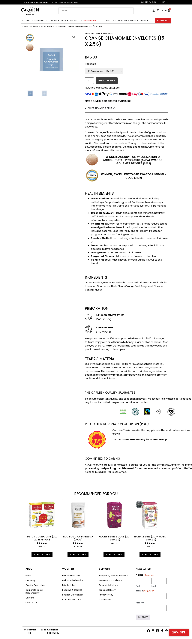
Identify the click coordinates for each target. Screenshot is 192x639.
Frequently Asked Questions (113, 575)
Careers (30, 597)
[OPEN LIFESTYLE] (116, 20)
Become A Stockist (72, 589)
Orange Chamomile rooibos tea (108, 119)
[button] (73, 37)
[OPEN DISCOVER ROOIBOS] (138, 20)
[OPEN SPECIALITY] (81, 20)
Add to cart (106, 80)
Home (24, 26)
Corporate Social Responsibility (34, 591)
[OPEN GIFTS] (67, 20)
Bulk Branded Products (74, 580)
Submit (143, 617)
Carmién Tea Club (148, 2)
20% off (179, 632)
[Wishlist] (54, 503)
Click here (154, 146)
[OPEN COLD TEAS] (46, 20)
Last (154, 585)
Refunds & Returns (108, 585)
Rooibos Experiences (72, 594)
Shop (30, 26)
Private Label (68, 585)
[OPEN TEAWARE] (58, 20)
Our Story (30, 580)
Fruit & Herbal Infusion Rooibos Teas (50, 26)
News (28, 575)
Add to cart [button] (42, 554)
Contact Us (31, 602)
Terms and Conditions (110, 580)
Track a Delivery (107, 589)
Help (163, 2)
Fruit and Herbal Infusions (99, 33)
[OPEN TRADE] (147, 20)
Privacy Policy (106, 594)
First (138, 585)
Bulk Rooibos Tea (71, 575)
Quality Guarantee (35, 585)
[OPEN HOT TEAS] (32, 20)
